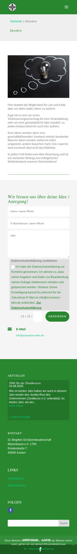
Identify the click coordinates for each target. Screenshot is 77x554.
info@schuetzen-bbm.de (30, 335)
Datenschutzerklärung (41, 548)
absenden (57, 316)
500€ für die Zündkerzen (25, 383)
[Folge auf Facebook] (10, 510)
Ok (25, 548)
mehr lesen (16, 405)
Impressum (16, 478)
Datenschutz (17, 485)
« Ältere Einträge (19, 416)
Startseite (16, 21)
